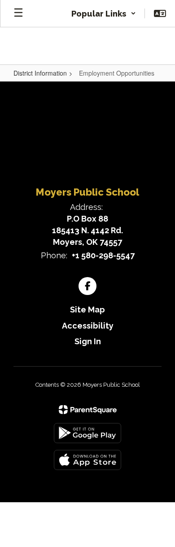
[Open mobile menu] (18, 13)
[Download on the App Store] (87, 460)
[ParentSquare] (88, 409)
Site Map (87, 309)
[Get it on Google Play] (87, 433)
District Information (40, 72)
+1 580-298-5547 (103, 255)
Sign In (87, 341)
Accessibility (88, 325)
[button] (103, 13)
